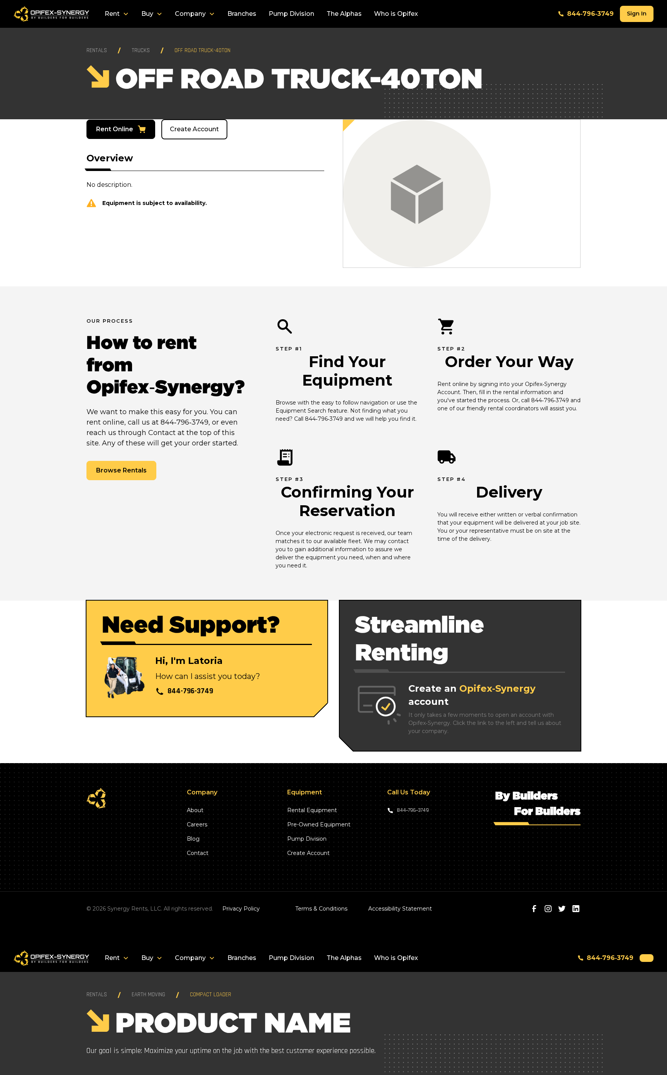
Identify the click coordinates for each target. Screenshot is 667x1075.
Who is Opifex (396, 13)
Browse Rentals (121, 470)
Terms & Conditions (321, 908)
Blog (193, 838)
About (195, 810)
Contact (197, 853)
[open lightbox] (462, 193)
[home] (51, 14)
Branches (241, 13)
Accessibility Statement (400, 908)
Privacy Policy (241, 908)
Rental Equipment (312, 810)
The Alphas (344, 13)
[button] (116, 14)
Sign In (637, 13)
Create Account (194, 129)
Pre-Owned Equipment (318, 824)
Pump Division (291, 13)
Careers (197, 824)
